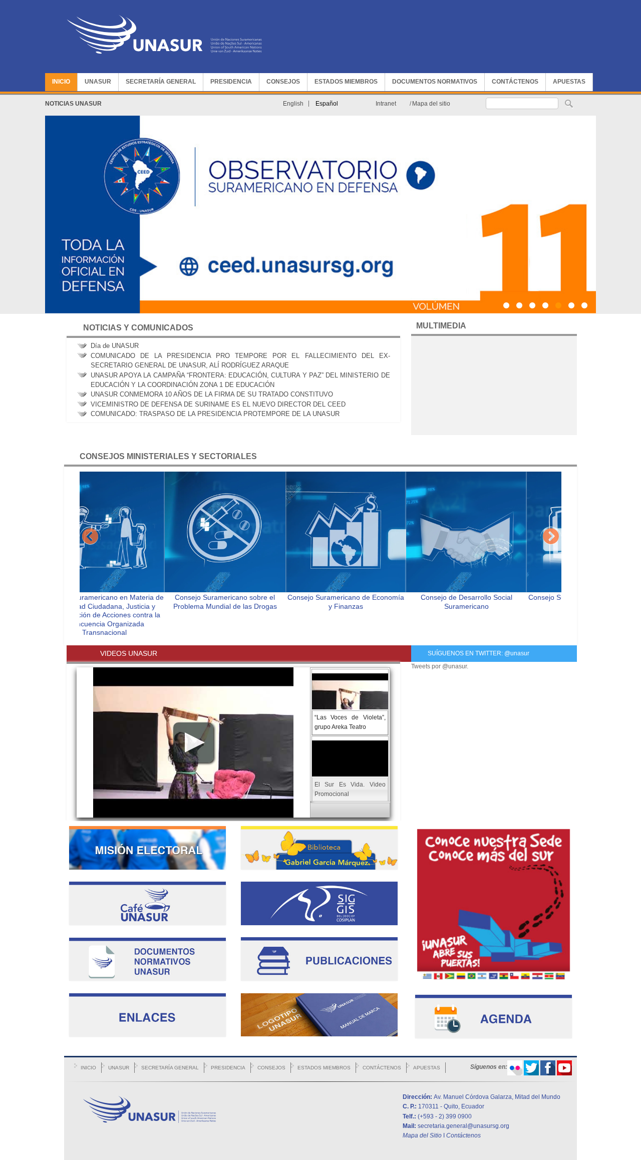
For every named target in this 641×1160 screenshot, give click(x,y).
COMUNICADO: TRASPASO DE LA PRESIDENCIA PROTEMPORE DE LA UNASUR (215, 414)
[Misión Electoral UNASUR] (147, 867)
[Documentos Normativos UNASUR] (147, 978)
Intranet (386, 103)
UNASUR (98, 81)
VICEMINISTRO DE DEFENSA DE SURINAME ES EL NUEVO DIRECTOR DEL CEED (218, 404)
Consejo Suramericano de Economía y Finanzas (260, 601)
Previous (90, 537)
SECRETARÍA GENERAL (161, 81)
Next (550, 537)
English (293, 103)
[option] (140, 543)
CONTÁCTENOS (515, 81)
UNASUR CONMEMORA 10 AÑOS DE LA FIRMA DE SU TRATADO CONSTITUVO (212, 395)
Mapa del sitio (431, 103)
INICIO (61, 81)
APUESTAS (569, 81)
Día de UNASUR (115, 345)
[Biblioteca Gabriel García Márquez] (319, 867)
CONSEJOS (283, 81)
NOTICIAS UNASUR (73, 103)
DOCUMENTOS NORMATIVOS (434, 81)
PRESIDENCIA (231, 81)
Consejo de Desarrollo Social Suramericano (381, 601)
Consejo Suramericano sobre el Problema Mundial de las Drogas (140, 601)
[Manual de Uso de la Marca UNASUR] (319, 1034)
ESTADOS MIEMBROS (346, 81)
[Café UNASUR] (147, 923)
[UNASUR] (164, 57)
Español (326, 103)
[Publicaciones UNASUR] (319, 978)
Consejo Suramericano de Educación (502, 597)
